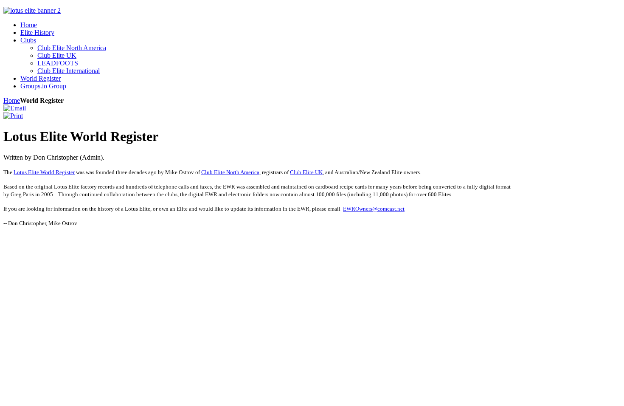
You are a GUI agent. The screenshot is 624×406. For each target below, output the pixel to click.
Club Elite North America (230, 172)
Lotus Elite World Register (44, 172)
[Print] (13, 115)
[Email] (14, 108)
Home (11, 100)
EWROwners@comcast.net (374, 209)
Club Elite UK (306, 172)
